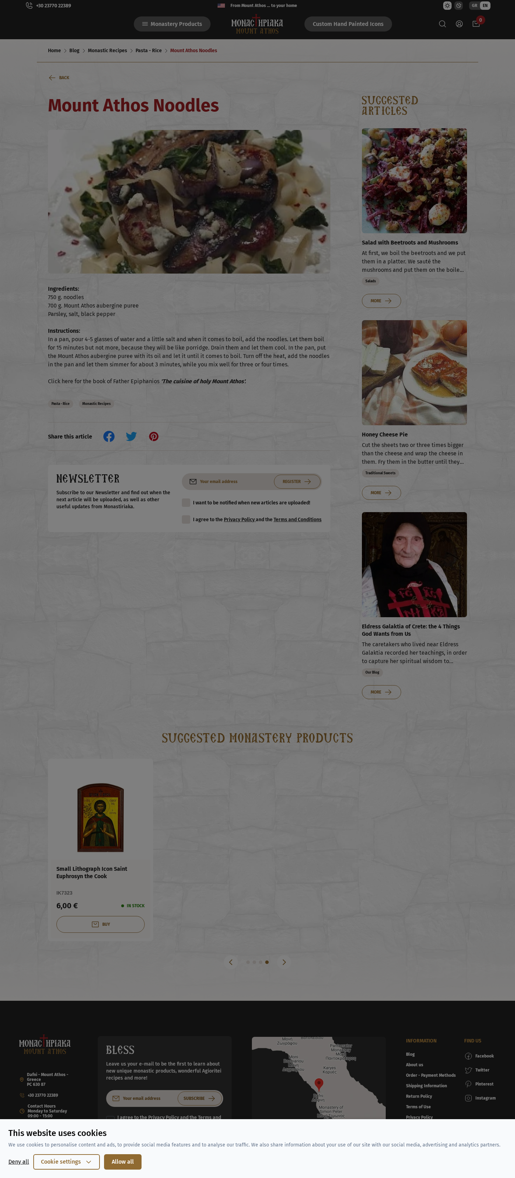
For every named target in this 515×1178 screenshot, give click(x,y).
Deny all (18, 1161)
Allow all (123, 1161)
